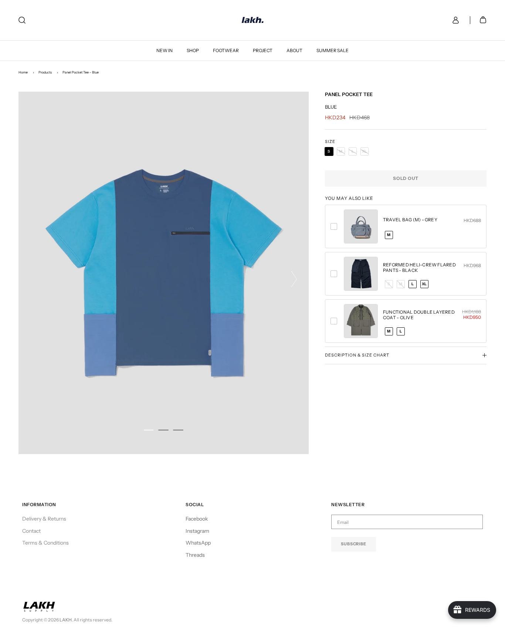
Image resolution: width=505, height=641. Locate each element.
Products (45, 72)
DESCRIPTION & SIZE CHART (357, 355)
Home (23, 72)
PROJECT (262, 50)
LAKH (66, 620)
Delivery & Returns (44, 518)
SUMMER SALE (332, 50)
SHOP (193, 50)
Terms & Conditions (45, 542)
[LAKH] (253, 20)
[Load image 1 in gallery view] (163, 273)
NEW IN (164, 50)
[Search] (22, 20)
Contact (31, 531)
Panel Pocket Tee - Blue (80, 72)
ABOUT (294, 50)
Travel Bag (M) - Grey (410, 219)
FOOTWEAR (226, 50)
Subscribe (353, 543)
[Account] (454, 20)
